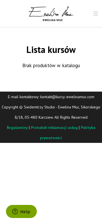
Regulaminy (17, 127)
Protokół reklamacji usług (54, 127)
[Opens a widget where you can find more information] (21, 212)
